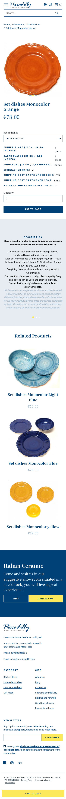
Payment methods (44, 708)
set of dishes (11, 132)
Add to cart (33, 209)
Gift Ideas (8, 692)
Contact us (46, 598)
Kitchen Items (10, 677)
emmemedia (10, 783)
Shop (16, 598)
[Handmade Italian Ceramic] (20, 5)
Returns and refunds (45, 697)
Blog (37, 682)
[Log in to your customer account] (51, 4)
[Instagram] (12, 762)
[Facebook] (4, 762)
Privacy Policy (26, 780)
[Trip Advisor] (19, 762)
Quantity (9, 192)
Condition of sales (44, 703)
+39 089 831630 (19, 653)
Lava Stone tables (13, 687)
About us (40, 677)
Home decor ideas (13, 682)
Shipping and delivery (46, 692)
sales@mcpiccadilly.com (22, 659)
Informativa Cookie (42, 780)
